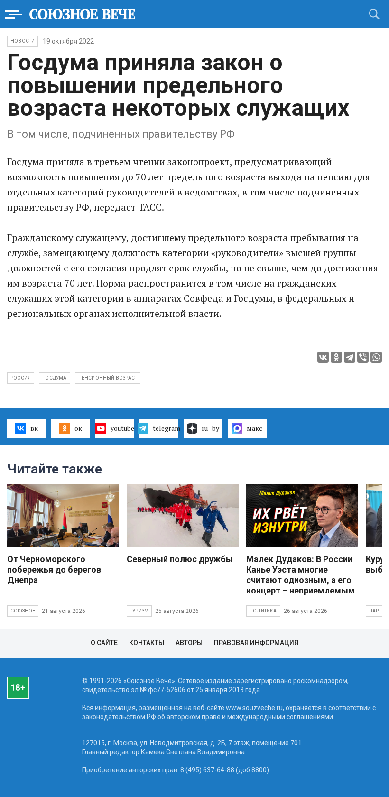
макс (254, 428)
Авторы (189, 643)
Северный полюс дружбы (180, 559)
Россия (20, 377)
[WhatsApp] (376, 357)
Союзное (22, 610)
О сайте (104, 643)
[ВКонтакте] (323, 357)
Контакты (146, 643)
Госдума (54, 377)
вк (34, 428)
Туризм (139, 610)
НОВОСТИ (22, 41)
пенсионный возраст (108, 377)
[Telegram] (349, 357)
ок (78, 428)
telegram (165, 428)
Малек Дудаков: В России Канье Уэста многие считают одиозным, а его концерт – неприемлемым (300, 574)
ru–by (210, 428)
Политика (263, 610)
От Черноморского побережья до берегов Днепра (54, 569)
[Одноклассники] (336, 357)
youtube (122, 428)
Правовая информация (256, 643)
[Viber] (363, 357)
